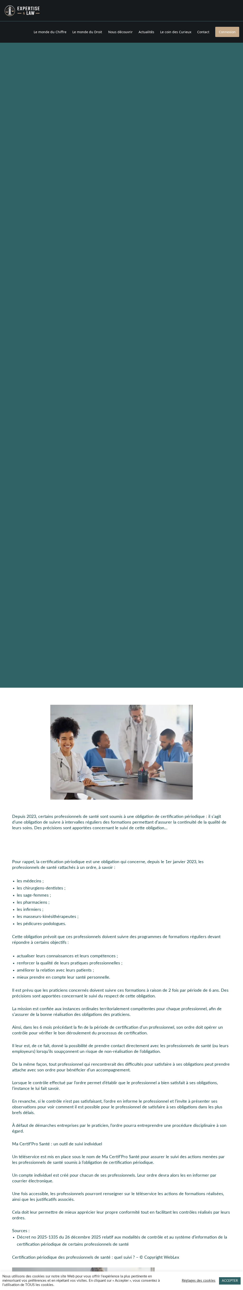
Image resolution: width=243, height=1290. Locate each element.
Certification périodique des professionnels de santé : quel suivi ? (73, 1257)
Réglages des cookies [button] (198, 1280)
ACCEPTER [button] (230, 1280)
